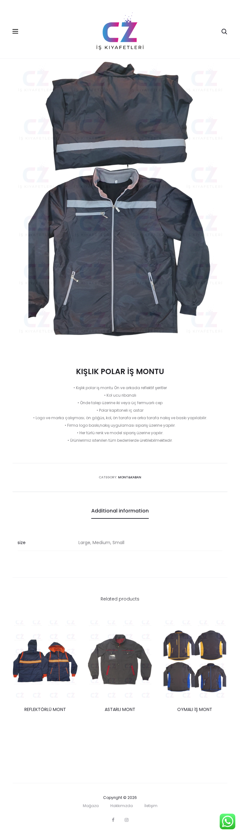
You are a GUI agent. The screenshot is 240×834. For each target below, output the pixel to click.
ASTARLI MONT (120, 709)
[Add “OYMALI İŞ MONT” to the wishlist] (220, 628)
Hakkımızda (121, 805)
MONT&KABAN (129, 477)
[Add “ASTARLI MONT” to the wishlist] (145, 628)
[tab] (120, 511)
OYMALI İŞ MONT (194, 709)
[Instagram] (126, 820)
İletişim (151, 805)
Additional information (120, 510)
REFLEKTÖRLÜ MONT (45, 709)
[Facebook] (113, 820)
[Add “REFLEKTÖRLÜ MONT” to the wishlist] (70, 628)
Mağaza (91, 805)
